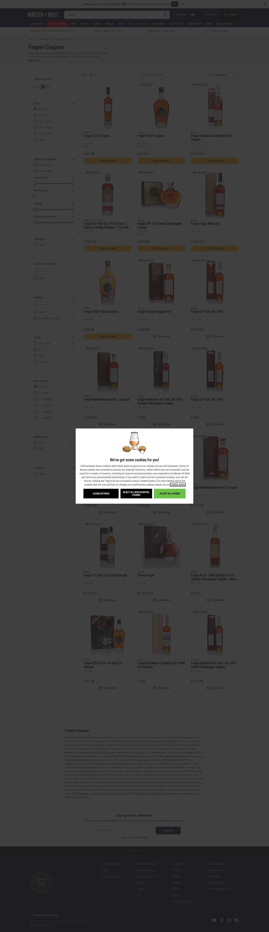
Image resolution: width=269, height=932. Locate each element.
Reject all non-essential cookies (136, 493)
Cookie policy (177, 484)
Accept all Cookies (170, 493)
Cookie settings (101, 493)
